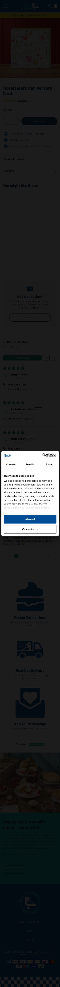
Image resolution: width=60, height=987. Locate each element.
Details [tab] (30, 464)
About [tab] (49, 464)
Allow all (30, 519)
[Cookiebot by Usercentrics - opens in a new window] (42, 455)
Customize (28, 529)
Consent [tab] (11, 464)
